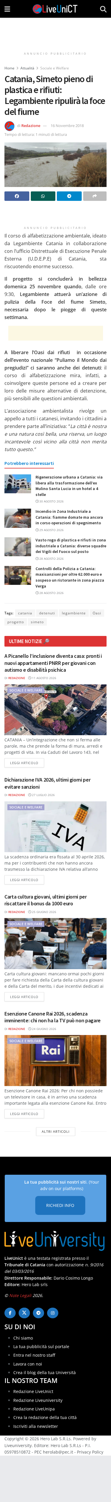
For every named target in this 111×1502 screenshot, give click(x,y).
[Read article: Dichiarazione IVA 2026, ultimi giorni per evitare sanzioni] (55, 826)
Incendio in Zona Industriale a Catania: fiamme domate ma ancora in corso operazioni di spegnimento (69, 517)
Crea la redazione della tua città (45, 1417)
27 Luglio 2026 (43, 795)
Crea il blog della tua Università (44, 1372)
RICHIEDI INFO (60, 1205)
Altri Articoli (56, 1131)
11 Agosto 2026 (43, 678)
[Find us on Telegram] (38, 1313)
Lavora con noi (27, 1364)
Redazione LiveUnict (33, 1391)
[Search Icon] (103, 9)
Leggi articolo (27, 762)
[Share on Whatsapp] (43, 196)
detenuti (47, 613)
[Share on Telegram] (69, 196)
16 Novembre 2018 (67, 125)
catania (25, 613)
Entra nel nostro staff (34, 1355)
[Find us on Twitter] (24, 1313)
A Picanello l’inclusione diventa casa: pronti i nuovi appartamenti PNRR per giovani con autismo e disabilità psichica (53, 662)
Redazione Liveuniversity (37, 1400)
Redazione (30, 125)
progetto (15, 621)
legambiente (74, 613)
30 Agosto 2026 (51, 501)
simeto (37, 621)
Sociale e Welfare (54, 68)
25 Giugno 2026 (43, 912)
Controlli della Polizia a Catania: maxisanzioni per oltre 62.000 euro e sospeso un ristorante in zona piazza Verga (70, 577)
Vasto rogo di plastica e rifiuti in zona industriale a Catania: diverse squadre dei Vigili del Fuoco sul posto (71, 545)
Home (9, 68)
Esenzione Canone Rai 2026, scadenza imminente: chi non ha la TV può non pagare (52, 1017)
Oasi (97, 613)
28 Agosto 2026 (51, 558)
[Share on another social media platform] (95, 196)
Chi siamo (23, 1338)
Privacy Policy (90, 1452)
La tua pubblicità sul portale (41, 1346)
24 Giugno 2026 (43, 1029)
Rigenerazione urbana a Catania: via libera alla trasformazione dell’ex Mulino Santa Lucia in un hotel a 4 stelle (69, 485)
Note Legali (20, 1295)
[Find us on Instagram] (52, 1313)
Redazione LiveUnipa (34, 1409)
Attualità (27, 68)
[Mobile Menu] (7, 9)
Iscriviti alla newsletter (35, 1426)
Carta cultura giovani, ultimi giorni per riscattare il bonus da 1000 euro (45, 900)
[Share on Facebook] (16, 196)
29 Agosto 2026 (51, 530)
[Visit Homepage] (55, 9)
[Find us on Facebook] (10, 1313)
